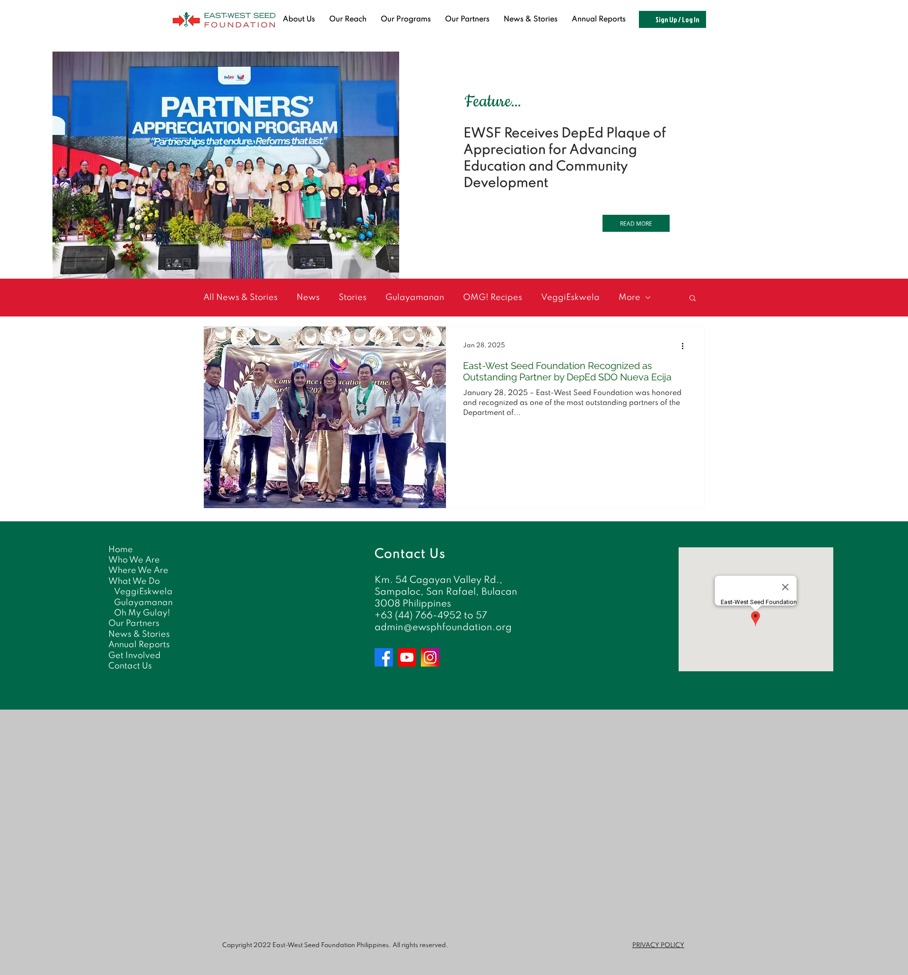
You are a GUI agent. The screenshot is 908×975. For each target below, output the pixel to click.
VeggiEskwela (570, 297)
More (629, 297)
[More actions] (685, 345)
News (308, 297)
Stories (353, 297)
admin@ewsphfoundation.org (443, 627)
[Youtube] (407, 657)
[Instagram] (430, 657)
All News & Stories (240, 297)
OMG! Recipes (492, 297)
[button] (692, 299)
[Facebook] (384, 657)
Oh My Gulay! (142, 613)
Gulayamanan (414, 297)
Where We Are (138, 570)
